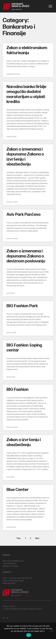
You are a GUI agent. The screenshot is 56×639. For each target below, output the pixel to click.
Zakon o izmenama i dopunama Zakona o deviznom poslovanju (26, 256)
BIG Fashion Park (22, 305)
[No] (52, 630)
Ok (28, 635)
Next (37, 538)
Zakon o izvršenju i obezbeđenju (24, 442)
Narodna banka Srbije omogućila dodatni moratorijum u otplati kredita (26, 94)
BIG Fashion (18, 389)
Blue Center (18, 489)
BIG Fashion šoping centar (24, 348)
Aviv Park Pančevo (24, 214)
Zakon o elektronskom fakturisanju (27, 50)
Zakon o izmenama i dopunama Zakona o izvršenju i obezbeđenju (25, 157)
